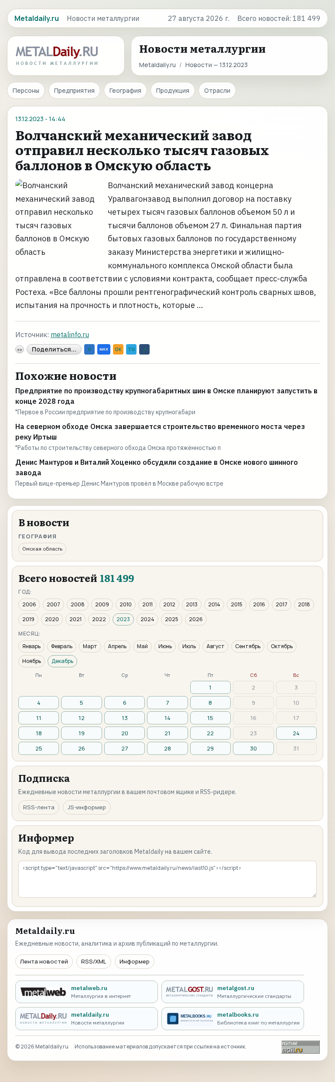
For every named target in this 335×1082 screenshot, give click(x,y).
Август (215, 646)
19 (82, 733)
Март (90, 646)
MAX (103, 349)
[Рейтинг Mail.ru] (300, 1047)
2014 (214, 604)
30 (253, 748)
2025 (171, 619)
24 (296, 733)
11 (38, 718)
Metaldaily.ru (157, 65)
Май (142, 646)
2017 (281, 604)
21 (167, 733)
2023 (123, 619)
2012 (169, 604)
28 (167, 748)
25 (38, 748)
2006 (29, 604)
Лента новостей (44, 961)
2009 (102, 604)
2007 (53, 604)
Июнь (165, 646)
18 (39, 733)
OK (118, 349)
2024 (147, 619)
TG (131, 349)
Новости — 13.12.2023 (216, 65)
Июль (189, 646)
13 (125, 718)
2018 (304, 604)
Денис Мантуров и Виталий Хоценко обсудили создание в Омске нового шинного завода (156, 467)
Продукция (172, 90)
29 (210, 748)
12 (82, 718)
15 (210, 718)
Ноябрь (31, 661)
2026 (196, 619)
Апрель (117, 646)
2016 (259, 604)
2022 (99, 619)
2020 (52, 619)
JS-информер (87, 807)
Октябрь (282, 646)
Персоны (26, 90)
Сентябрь (247, 646)
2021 (75, 619)
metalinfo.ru (70, 334)
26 (81, 748)
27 (124, 748)
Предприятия (74, 90)
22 (210, 733)
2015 (237, 604)
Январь (31, 646)
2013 (192, 604)
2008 (78, 604)
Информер (135, 961)
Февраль (61, 646)
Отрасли (217, 90)
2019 (28, 619)
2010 (126, 604)
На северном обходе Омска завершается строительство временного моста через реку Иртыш (160, 431)
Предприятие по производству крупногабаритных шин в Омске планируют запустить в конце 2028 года (166, 396)
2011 (147, 604)
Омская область (42, 548)
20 (124, 733)
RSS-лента (39, 807)
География (125, 90)
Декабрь (62, 661)
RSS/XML (93, 961)
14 (167, 718)
